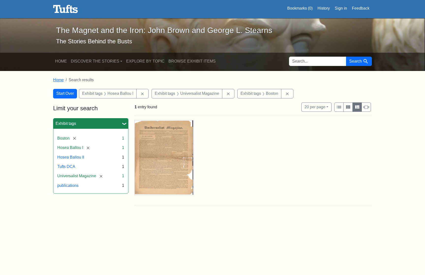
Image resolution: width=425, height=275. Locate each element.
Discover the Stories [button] (95, 61)
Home (61, 61)
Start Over (65, 93)
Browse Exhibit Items (192, 61)
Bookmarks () (300, 8)
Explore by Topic (145, 61)
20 (314, 107)
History (324, 8)
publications (67, 185)
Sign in (341, 8)
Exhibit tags (66, 123)
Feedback (360, 8)
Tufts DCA (66, 166)
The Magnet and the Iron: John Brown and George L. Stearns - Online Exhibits (65, 9)
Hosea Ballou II (70, 157)
